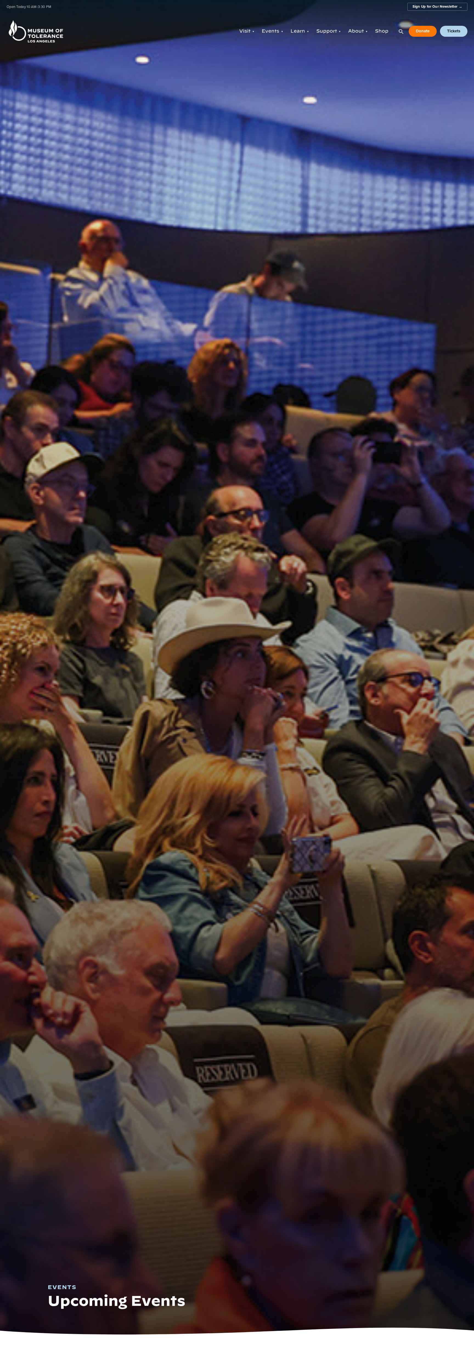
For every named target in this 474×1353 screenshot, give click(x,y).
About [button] (358, 31)
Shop (381, 31)
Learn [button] (299, 31)
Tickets (453, 31)
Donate (423, 31)
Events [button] (272, 31)
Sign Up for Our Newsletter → (437, 6)
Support (328, 31)
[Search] (400, 31)
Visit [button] (247, 31)
